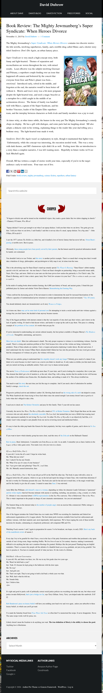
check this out (24, 386)
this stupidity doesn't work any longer (53, 359)
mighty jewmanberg (35, 175)
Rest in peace (11, 442)
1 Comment (45, 36)
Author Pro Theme (29, 687)
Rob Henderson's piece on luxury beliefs (20, 603)
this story (39, 258)
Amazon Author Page (48, 666)
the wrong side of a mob (72, 392)
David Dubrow (51, 4)
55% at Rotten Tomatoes (61, 411)
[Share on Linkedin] (22, 171)
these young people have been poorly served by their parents (35, 249)
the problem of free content (24, 325)
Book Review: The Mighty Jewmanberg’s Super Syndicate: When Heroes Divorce (49, 28)
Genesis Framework (48, 687)
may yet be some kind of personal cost (35, 310)
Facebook (11, 670)
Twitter (10, 666)
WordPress (62, 687)
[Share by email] (26, 171)
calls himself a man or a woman (36, 490)
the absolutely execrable (37, 414)
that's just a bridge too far (35, 594)
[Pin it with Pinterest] (18, 171)
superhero (61, 175)
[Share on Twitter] (11, 171)
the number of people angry (46, 505)
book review (22, 175)
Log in (70, 687)
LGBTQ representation (40, 495)
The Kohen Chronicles (31, 405)
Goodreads (43, 670)
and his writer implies (14, 493)
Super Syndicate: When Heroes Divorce (49, 42)
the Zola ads (65, 435)
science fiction (50, 175)
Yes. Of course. (89, 297)
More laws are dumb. (13, 341)
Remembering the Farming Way (61, 288)
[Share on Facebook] (7, 171)
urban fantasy (71, 175)
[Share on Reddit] (15, 171)
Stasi (54, 483)
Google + (10, 674)
